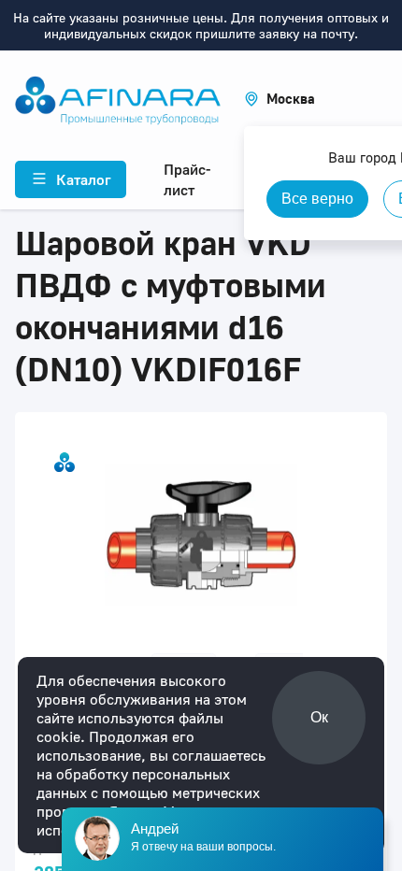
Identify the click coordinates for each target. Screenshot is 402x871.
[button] (279, 99)
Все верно (317, 199)
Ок (319, 717)
